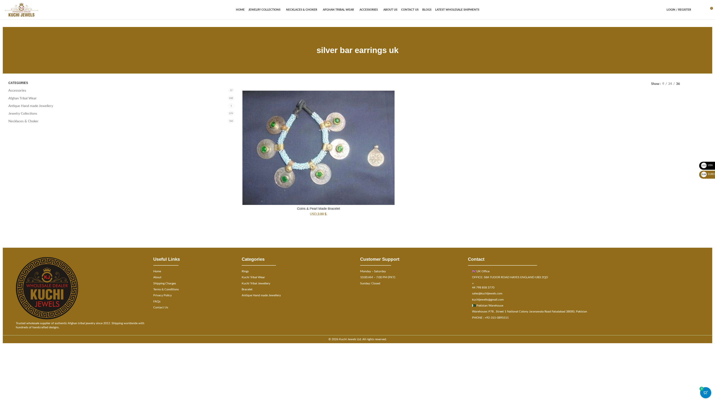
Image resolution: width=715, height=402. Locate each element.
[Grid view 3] (696, 84)
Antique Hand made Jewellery (30, 106)
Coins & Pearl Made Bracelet (318, 208)
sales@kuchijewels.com (487, 293)
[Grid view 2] (689, 84)
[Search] (696, 9)
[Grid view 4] (704, 84)
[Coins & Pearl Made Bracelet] (318, 148)
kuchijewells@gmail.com (488, 299)
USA (707, 165)
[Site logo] (21, 9)
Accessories (17, 90)
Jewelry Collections (22, 113)
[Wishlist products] (703, 9)
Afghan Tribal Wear (22, 98)
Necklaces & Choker (23, 121)
